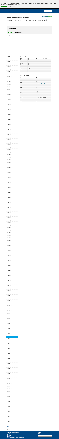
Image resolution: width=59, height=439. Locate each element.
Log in (51, 8)
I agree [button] (2, 6)
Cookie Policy (8, 433)
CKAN (39, 433)
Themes (9, 13)
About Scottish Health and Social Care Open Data (13, 432)
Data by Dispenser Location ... (34, 13)
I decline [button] (5, 6)
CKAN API (8, 434)
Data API (50, 16)
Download (44, 16)
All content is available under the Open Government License (16, 437)
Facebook (8, 429)
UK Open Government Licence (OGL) (40, 83)
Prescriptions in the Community (23, 13)
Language (39, 434)
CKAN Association (9, 435)
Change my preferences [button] (11, 6)
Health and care (14, 13)
